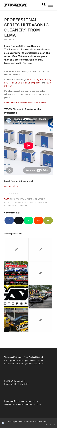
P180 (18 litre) (35, 83)
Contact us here (11, 186)
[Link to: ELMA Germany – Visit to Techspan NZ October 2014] (16, 249)
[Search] (42, 5)
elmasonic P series (25, 202)
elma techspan (18, 199)
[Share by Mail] (48, 220)
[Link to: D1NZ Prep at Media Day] (16, 320)
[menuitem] (42, 5)
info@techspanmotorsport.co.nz (24, 401)
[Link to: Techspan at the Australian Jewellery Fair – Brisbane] (40, 273)
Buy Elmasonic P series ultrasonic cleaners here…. (26, 102)
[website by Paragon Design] (3, 423)
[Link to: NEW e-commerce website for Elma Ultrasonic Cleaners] (40, 320)
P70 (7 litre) (9, 83)
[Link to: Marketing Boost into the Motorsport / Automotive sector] (16, 297)
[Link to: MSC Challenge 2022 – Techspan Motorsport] (40, 297)
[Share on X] (19, 220)
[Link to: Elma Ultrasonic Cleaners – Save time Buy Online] (40, 249)
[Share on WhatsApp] (28, 220)
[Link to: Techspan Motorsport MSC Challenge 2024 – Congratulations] (16, 273)
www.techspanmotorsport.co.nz (26, 404)
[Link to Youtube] (46, 425)
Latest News (9, 39)
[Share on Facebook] (9, 220)
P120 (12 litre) (22, 83)
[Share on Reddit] (38, 220)
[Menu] (49, 5)
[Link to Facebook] (54, 425)
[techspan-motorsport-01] (23, 5)
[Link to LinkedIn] (50, 425)
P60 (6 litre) (45, 79)
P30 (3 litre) (33, 79)
